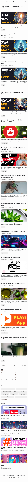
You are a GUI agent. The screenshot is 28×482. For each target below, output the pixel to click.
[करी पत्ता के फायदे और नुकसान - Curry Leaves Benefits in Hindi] (14, 221)
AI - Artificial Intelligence (7, 372)
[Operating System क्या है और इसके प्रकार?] (14, 273)
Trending (3, 199)
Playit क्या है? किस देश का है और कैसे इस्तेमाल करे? (11, 309)
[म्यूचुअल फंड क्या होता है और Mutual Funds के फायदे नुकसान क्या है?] (14, 24)
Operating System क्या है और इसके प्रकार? (10, 257)
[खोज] (26, 2)
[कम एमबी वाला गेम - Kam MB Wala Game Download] (14, 247)
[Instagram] (14, 477)
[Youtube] (18, 477)
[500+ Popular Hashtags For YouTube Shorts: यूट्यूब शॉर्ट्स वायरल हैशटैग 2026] (14, 429)
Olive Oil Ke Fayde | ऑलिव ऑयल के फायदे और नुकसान (13, 283)
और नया (23, 365)
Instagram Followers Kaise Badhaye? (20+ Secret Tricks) (12, 415)
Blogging (4, 376)
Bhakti (18, 374)
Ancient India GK (20, 372)
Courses (18, 377)
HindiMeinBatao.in (12, 2)
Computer (3, 279)
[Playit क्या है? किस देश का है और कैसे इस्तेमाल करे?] (14, 326)
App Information (5, 143)
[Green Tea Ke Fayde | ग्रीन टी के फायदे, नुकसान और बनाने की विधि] (14, 355)
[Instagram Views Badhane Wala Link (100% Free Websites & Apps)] (14, 462)
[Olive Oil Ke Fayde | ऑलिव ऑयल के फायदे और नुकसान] (14, 299)
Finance (3, 29)
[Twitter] (11, 477)
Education (18, 379)
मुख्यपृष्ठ (13, 365)
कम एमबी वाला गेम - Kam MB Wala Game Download (13, 231)
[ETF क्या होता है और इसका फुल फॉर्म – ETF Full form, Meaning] (14, 52)
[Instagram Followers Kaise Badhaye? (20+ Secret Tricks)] (14, 413)
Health (3, 226)
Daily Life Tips (5, 379)
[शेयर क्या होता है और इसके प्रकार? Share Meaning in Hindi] (14, 79)
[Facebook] (9, 477)
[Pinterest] (16, 477)
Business (18, 376)
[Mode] (23, 2)
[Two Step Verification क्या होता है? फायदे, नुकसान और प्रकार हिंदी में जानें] (14, 165)
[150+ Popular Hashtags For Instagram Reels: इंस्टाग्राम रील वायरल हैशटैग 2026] (14, 445)
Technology (4, 171)
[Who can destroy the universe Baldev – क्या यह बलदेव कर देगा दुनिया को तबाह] (14, 193)
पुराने (4, 365)
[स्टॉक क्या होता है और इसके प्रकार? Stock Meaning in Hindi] (14, 110)
